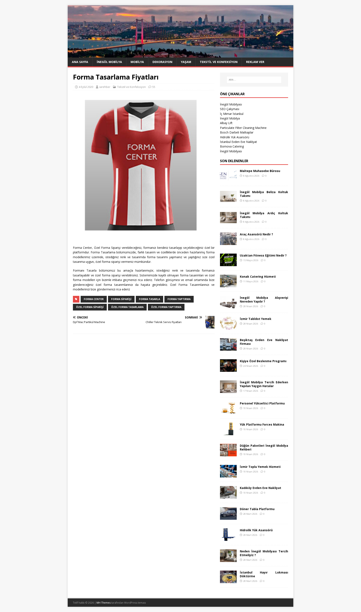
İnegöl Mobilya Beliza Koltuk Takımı (264, 194)
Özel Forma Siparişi (90, 307)
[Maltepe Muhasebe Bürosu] (228, 179)
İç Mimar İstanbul (231, 114)
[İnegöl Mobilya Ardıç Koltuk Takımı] (228, 221)
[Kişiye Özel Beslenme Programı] (228, 369)
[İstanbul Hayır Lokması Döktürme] (228, 580)
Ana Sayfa (80, 62)
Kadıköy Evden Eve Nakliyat (260, 488)
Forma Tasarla (149, 299)
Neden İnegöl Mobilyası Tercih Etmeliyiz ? (264, 553)
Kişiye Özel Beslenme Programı (263, 361)
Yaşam (186, 62)
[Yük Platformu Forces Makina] (228, 433)
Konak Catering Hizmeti (258, 276)
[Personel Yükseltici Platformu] (228, 411)
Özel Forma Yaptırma (166, 307)
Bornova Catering (232, 146)
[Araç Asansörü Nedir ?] (228, 242)
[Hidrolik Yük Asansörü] (228, 538)
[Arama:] (254, 79)
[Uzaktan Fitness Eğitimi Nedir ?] (228, 264)
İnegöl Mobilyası (231, 104)
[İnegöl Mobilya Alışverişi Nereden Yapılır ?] (228, 306)
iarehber (104, 87)
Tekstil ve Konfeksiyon (219, 62)
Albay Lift (226, 123)
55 (153, 87)
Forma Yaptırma (179, 299)
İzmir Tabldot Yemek (255, 319)
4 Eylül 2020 (86, 87)
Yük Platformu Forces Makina (262, 424)
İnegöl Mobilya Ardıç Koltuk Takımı (264, 215)
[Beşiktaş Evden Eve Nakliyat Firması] (228, 348)
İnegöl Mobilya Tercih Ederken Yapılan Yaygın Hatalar (264, 384)
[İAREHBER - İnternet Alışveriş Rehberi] (180, 55)
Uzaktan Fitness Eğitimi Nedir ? (263, 255)
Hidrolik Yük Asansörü (234, 137)
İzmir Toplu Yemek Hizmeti (260, 467)
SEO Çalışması (229, 109)
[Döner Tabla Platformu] (228, 517)
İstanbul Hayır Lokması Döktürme (264, 574)
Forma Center (94, 299)
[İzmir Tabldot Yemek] (228, 327)
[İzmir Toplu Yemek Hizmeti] (228, 475)
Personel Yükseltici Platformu (262, 403)
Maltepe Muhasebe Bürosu (260, 171)
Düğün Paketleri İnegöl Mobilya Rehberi (264, 447)
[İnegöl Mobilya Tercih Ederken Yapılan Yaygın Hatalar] (228, 390)
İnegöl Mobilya (109, 62)
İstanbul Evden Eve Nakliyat (238, 142)
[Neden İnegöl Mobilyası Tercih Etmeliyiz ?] (228, 559)
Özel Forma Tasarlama (127, 307)
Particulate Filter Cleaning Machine (243, 128)
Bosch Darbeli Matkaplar (236, 132)
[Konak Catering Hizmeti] (228, 285)
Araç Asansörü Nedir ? (256, 234)
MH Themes (104, 602)
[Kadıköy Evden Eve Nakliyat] (228, 496)
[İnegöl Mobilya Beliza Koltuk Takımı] (228, 200)
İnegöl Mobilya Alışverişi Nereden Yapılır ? (264, 299)
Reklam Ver (255, 62)
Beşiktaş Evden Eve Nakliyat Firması (264, 342)
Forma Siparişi (121, 299)
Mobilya (137, 62)
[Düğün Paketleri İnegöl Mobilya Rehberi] (228, 454)
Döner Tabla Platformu (257, 509)
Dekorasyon (162, 62)
